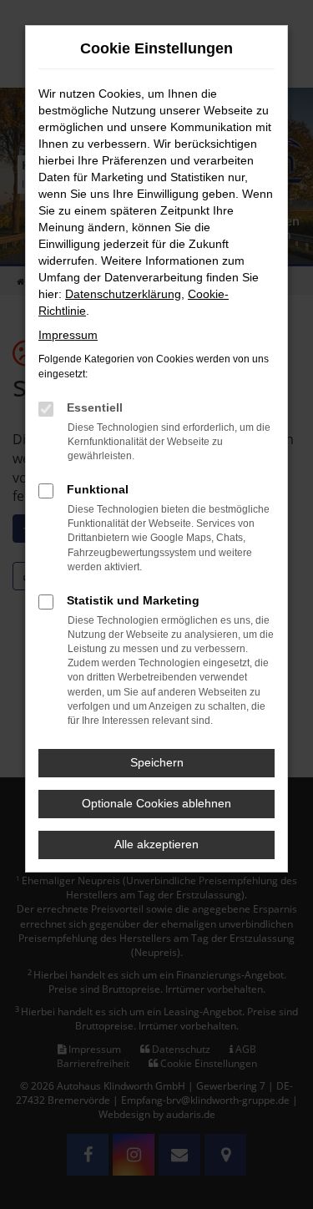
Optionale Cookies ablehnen (156, 803)
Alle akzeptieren (156, 844)
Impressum (68, 334)
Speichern (157, 762)
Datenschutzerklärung (123, 294)
